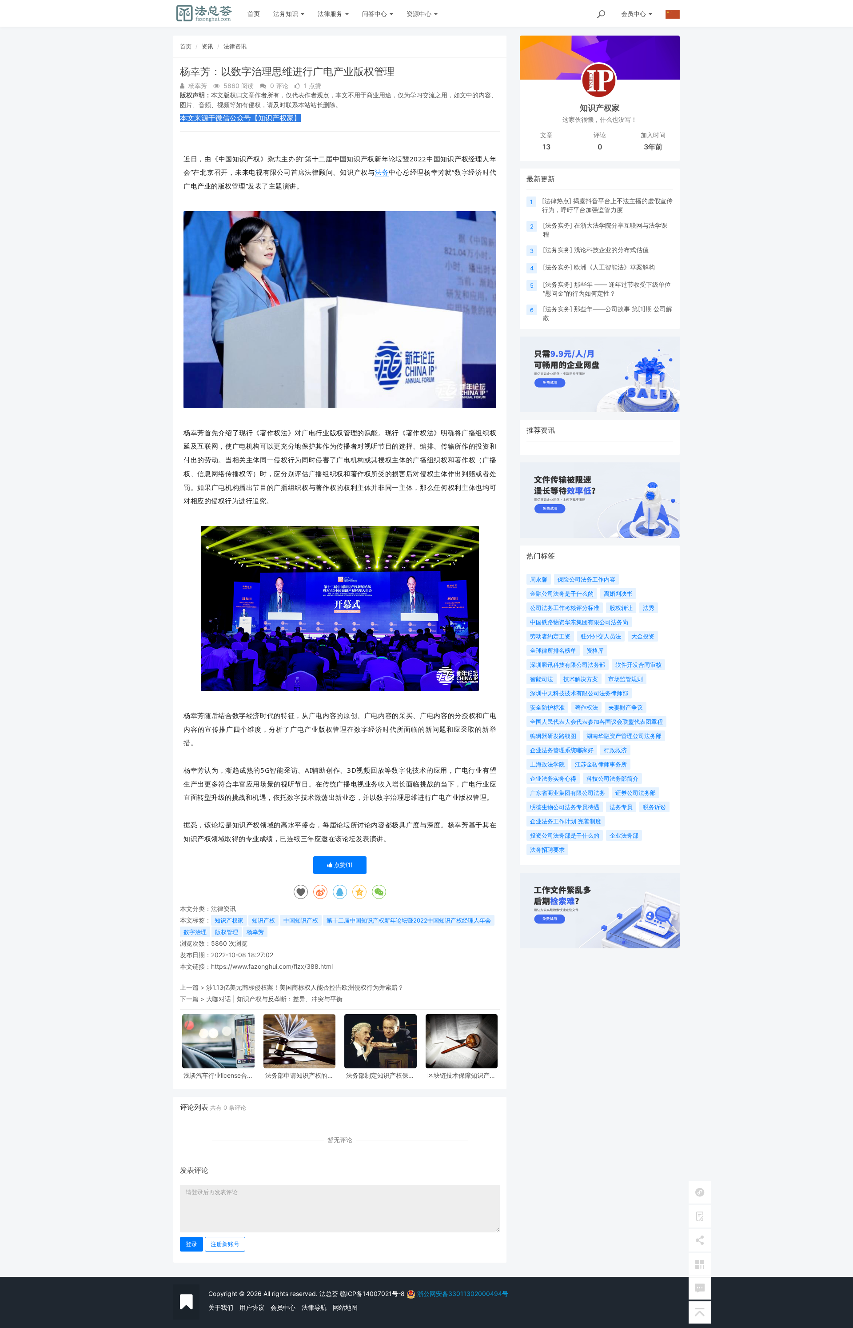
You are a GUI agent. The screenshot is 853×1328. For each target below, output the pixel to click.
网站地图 (345, 1307)
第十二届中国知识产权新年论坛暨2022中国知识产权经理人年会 (409, 920)
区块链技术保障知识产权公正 (461, 1075)
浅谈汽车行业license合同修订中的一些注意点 (218, 1075)
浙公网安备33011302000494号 (462, 1293)
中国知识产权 (300, 920)
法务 (382, 172)
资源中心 (420, 13)
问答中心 (375, 13)
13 (546, 146)
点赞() (342, 864)
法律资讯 (235, 46)
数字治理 (195, 931)
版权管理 (226, 931)
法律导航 (314, 1307)
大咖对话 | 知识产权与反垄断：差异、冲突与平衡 (274, 999)
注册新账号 (225, 1244)
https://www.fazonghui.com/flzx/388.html (272, 966)
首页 (253, 13)
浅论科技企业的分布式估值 (611, 249)
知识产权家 (229, 920)
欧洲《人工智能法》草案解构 (614, 267)
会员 (633, 13)
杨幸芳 (255, 931)
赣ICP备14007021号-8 (373, 1293)
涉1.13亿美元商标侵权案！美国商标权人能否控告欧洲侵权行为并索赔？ (305, 987)
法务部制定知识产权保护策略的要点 (380, 1075)
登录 (191, 1244)
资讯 (207, 46)
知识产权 (263, 920)
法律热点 (556, 201)
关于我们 (220, 1307)
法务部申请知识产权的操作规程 (299, 1075)
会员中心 (283, 1307)
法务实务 (557, 225)
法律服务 (331, 13)
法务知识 (286, 13)
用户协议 (251, 1307)
